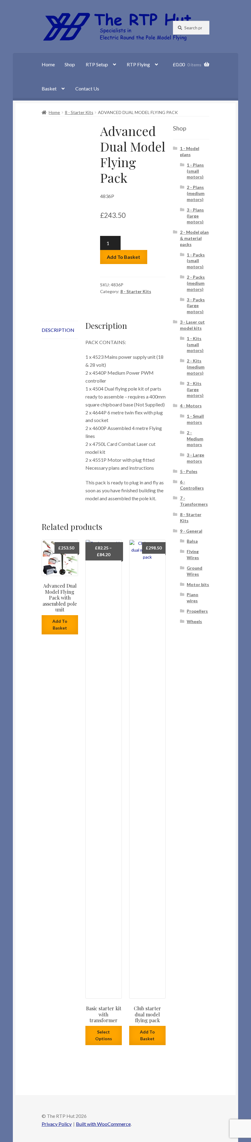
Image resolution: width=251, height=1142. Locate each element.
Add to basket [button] (59, 625)
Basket (49, 88)
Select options (103, 1035)
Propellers (197, 611)
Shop (70, 64)
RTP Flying (138, 64)
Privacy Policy (57, 1124)
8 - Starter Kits (79, 112)
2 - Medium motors (195, 438)
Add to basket (123, 257)
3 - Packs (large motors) (196, 305)
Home (48, 64)
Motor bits (198, 584)
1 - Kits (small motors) (195, 344)
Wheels (194, 621)
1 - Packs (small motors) (196, 261)
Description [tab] (58, 330)
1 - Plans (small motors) (195, 171)
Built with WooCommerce (103, 1124)
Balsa (192, 541)
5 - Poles (188, 471)
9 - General (191, 531)
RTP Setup (97, 64)
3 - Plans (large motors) (195, 216)
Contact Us (87, 88)
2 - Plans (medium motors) (195, 193)
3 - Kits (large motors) (195, 389)
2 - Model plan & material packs (194, 238)
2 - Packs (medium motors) (196, 283)
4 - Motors (191, 405)
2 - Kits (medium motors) (195, 367)
